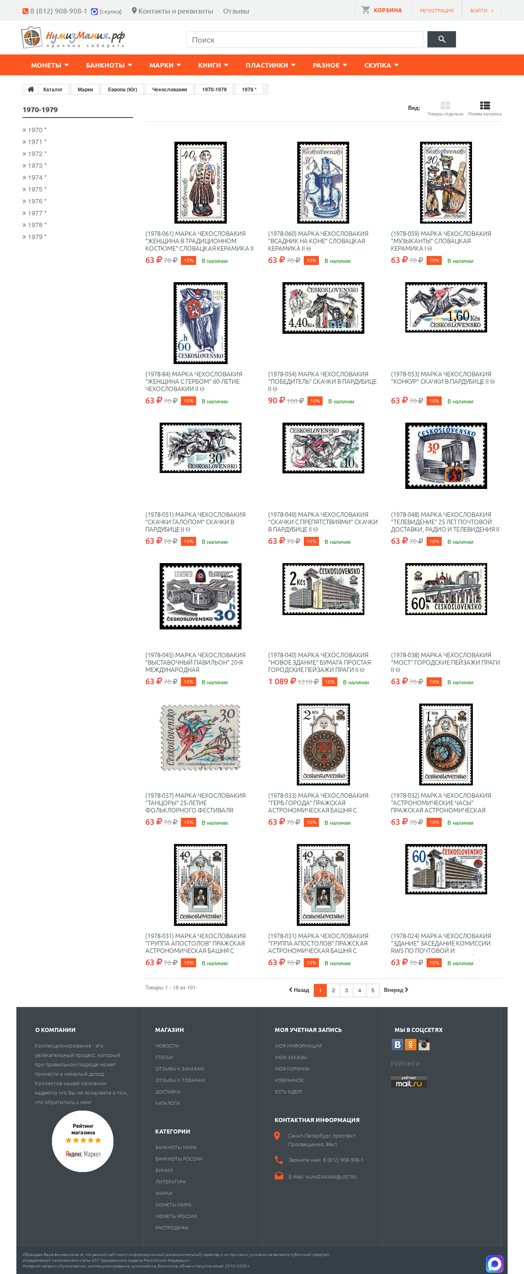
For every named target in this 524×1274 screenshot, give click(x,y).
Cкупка (377, 65)
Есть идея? (289, 1091)
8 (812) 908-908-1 (59, 10)
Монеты (46, 65)
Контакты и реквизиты (175, 10)
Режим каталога (484, 113)
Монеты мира (174, 1204)
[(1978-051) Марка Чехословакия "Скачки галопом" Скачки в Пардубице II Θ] (200, 463)
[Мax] (95, 10)
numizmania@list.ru (331, 1176)
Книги (209, 65)
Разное (326, 65)
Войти (479, 10)
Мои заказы (291, 1057)
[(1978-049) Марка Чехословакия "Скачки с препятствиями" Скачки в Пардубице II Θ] (323, 463)
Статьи (164, 1057)
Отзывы (236, 10)
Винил (164, 1170)
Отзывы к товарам (180, 1080)
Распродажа (172, 1227)
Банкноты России (179, 1158)
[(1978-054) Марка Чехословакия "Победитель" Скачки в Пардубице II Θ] (323, 323)
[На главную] (30, 89)
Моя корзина (292, 1068)
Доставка (168, 1091)
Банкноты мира (176, 1147)
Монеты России (176, 1216)
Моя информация (298, 1045)
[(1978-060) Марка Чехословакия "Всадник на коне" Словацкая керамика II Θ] (323, 182)
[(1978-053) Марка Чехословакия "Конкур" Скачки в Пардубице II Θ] (446, 323)
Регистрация (437, 10)
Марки (161, 65)
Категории (172, 1131)
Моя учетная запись (308, 1029)
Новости (167, 1045)
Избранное (289, 1080)
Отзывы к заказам (180, 1068)
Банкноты (105, 65)
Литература (171, 1181)
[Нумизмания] (73, 37)
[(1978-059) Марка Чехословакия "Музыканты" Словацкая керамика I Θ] (446, 182)
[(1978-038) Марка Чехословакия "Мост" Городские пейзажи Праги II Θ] (446, 604)
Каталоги (168, 1103)
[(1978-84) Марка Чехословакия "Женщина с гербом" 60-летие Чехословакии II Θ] (200, 323)
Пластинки (267, 65)
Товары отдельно (445, 113)
